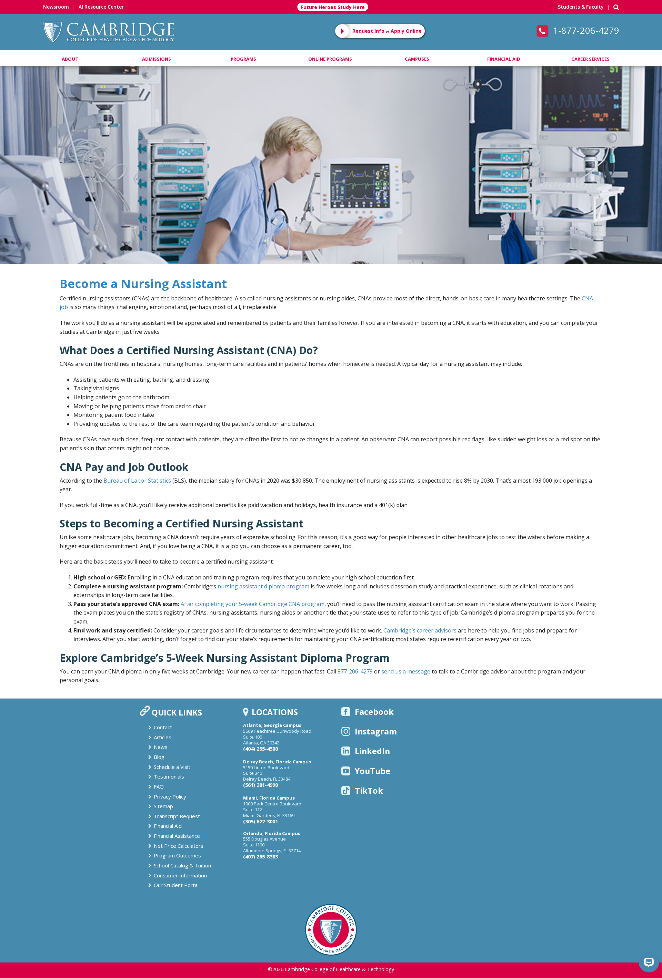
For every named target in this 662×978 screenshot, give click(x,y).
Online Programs (330, 59)
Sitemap (163, 806)
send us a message (405, 671)
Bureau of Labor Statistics (137, 480)
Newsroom (56, 6)
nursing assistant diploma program (263, 586)
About (70, 59)
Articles (162, 737)
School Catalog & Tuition (182, 865)
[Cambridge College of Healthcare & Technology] (109, 31)
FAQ (159, 786)
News (161, 746)
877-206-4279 (355, 671)
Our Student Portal (176, 885)
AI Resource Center (101, 6)
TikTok (369, 790)
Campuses (417, 59)
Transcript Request (177, 816)
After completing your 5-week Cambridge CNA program (252, 604)
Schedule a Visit (172, 766)
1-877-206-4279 (584, 30)
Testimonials (169, 776)
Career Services (590, 59)
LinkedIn (372, 750)
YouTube (372, 770)
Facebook (374, 711)
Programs (243, 59)
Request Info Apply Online (387, 31)
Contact (163, 727)
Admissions (156, 59)
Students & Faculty (581, 6)
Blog (159, 756)
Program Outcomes (177, 855)
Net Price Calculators (178, 845)
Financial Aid (503, 59)
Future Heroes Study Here (333, 7)
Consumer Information (180, 875)
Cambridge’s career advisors (420, 630)
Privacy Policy (170, 796)
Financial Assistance (177, 835)
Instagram (376, 731)
